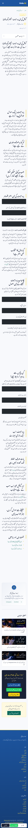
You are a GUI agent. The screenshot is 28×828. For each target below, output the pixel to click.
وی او (13, 469)
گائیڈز (25, 752)
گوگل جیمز (21, 496)
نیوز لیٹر (25, 766)
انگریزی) (22, 812)
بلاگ (25, 750)
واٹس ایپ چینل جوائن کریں (13, 689)
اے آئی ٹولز (24, 759)
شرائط (6, 822)
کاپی (4, 825)
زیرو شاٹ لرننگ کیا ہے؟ (16, 548)
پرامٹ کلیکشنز (23, 757)
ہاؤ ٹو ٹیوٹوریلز (24, 755)
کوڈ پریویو (24, 771)
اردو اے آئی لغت (22, 762)
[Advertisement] (14, 91)
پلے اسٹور (24, 810)
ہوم (25, 10)
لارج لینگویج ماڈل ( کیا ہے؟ (15, 541)
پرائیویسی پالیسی (10, 822)
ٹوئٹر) (24, 806)
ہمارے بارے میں (22, 780)
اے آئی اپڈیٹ (19, 10)
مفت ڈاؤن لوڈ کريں (14, 713)
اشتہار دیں (24, 787)
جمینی (7, 264)
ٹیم (25, 782)
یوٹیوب (25, 801)
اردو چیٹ (23, 768)
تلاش (25, 764)
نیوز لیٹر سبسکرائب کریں (13, 685)
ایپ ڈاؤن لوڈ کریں (13, 694)
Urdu (22, 3)
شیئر (21, 825)
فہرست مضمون (18, 36)
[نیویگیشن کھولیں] (3, 3)
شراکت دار (24, 785)
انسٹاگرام (24, 803)
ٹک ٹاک (24, 808)
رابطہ (25, 789)
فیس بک (24, 799)
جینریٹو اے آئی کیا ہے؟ (17, 544)
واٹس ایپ (13, 825)
